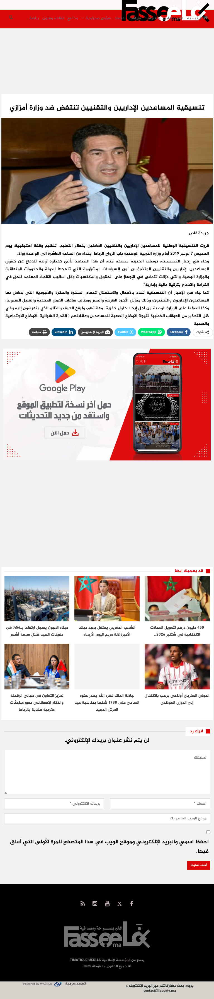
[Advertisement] (107, 66)
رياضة (34, 18)
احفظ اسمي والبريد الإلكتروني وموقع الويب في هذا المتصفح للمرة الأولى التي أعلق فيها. (109, 847)
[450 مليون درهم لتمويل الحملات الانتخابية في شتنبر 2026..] (177, 598)
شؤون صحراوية (98, 18)
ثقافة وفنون (53, 18)
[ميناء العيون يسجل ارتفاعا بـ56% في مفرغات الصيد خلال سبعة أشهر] (37, 598)
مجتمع (72, 18)
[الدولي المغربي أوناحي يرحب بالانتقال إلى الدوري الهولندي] (177, 666)
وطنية (154, 18)
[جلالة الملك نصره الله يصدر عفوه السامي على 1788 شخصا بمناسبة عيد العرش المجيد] (107, 666)
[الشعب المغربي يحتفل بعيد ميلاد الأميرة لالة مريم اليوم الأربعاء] (107, 598)
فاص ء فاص (173, 18)
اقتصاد (120, 18)
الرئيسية (194, 18)
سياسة (135, 18)
